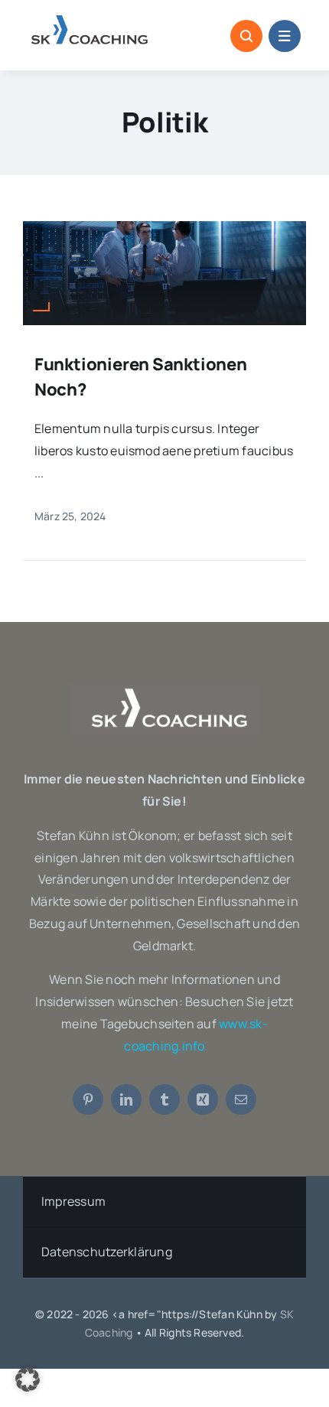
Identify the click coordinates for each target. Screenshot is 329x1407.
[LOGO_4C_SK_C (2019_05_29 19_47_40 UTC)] (90, 21)
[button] (27, 1379)
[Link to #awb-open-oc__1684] (285, 36)
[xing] (202, 1099)
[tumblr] (164, 1099)
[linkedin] (126, 1099)
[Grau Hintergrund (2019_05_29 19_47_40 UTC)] (164, 689)
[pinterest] (88, 1099)
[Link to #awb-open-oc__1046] (246, 36)
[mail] (241, 1099)
